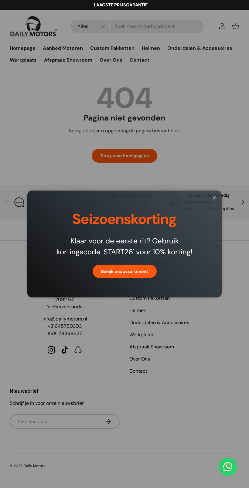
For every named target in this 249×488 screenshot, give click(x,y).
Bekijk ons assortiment (124, 271)
